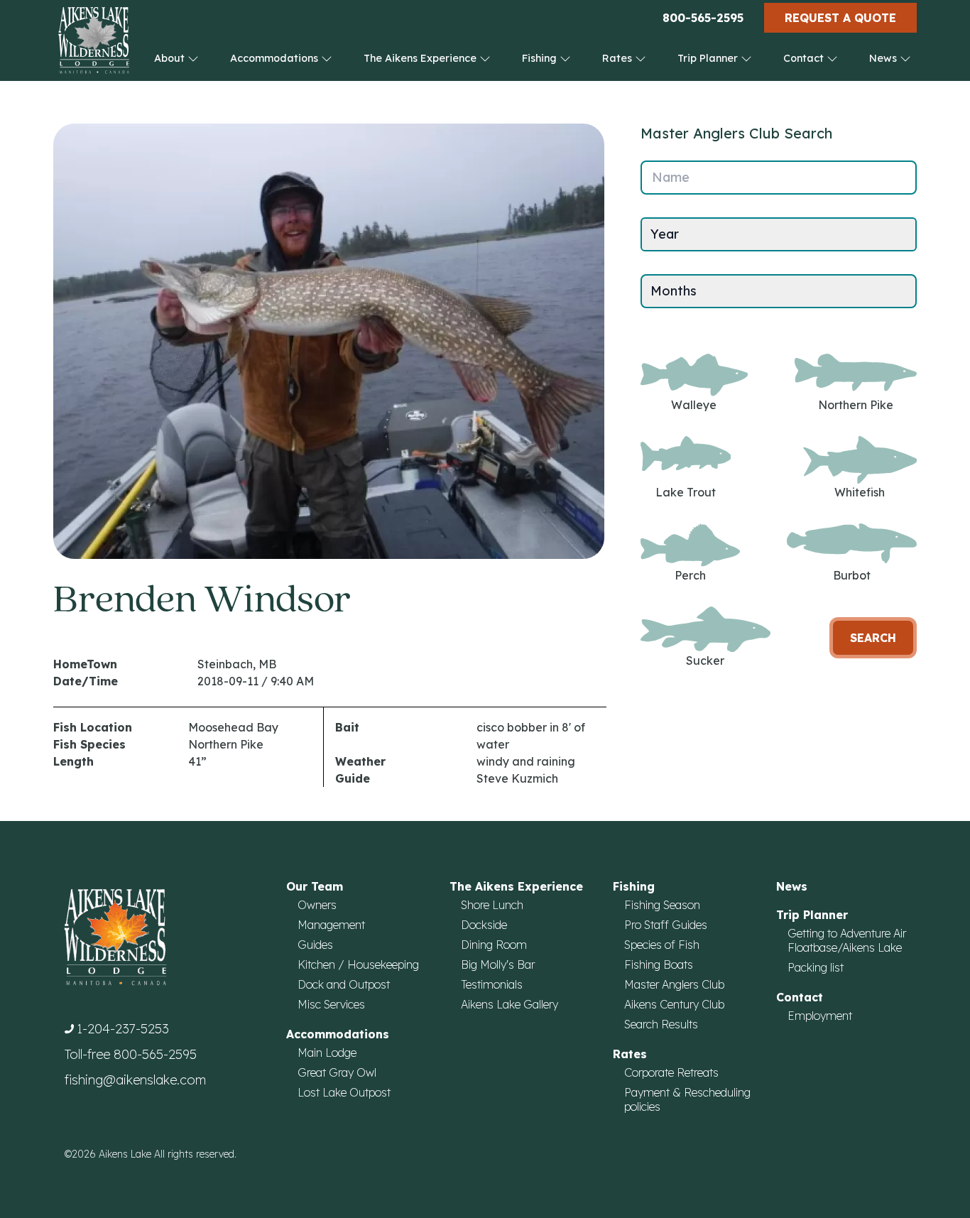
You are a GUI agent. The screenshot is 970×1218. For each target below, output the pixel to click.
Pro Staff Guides (665, 925)
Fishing (541, 58)
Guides (315, 944)
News (884, 58)
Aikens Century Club (674, 1004)
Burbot (852, 575)
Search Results (661, 1024)
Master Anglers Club (674, 984)
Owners (317, 905)
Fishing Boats (658, 964)
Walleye (693, 405)
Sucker (705, 660)
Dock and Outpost (344, 984)
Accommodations (275, 58)
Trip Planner (709, 58)
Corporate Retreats (671, 1072)
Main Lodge (327, 1052)
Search (873, 638)
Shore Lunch (492, 905)
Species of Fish (661, 944)
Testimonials (492, 984)
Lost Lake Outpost (344, 1092)
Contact (805, 58)
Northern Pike (855, 405)
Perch (690, 575)
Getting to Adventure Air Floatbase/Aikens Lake (847, 940)
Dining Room (494, 944)
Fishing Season (662, 905)
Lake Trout (685, 492)
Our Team (314, 886)
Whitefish (859, 492)
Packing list (816, 967)
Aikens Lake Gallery (509, 1004)
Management (331, 925)
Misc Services (331, 1004)
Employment (820, 1015)
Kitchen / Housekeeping (358, 964)
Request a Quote (840, 18)
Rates (618, 58)
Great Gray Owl (337, 1072)
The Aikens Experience (421, 58)
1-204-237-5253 (123, 1029)
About (170, 58)
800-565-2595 (703, 18)
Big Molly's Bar (498, 964)
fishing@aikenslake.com (135, 1080)
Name (671, 177)
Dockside (484, 925)
